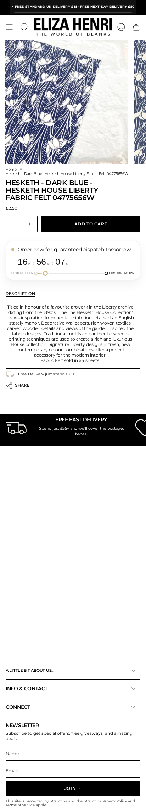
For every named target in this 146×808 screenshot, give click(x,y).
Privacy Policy (114, 801)
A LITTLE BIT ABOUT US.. (30, 670)
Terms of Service (20, 805)
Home (11, 169)
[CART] (136, 27)
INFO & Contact (26, 688)
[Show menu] (9, 27)
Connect (18, 707)
